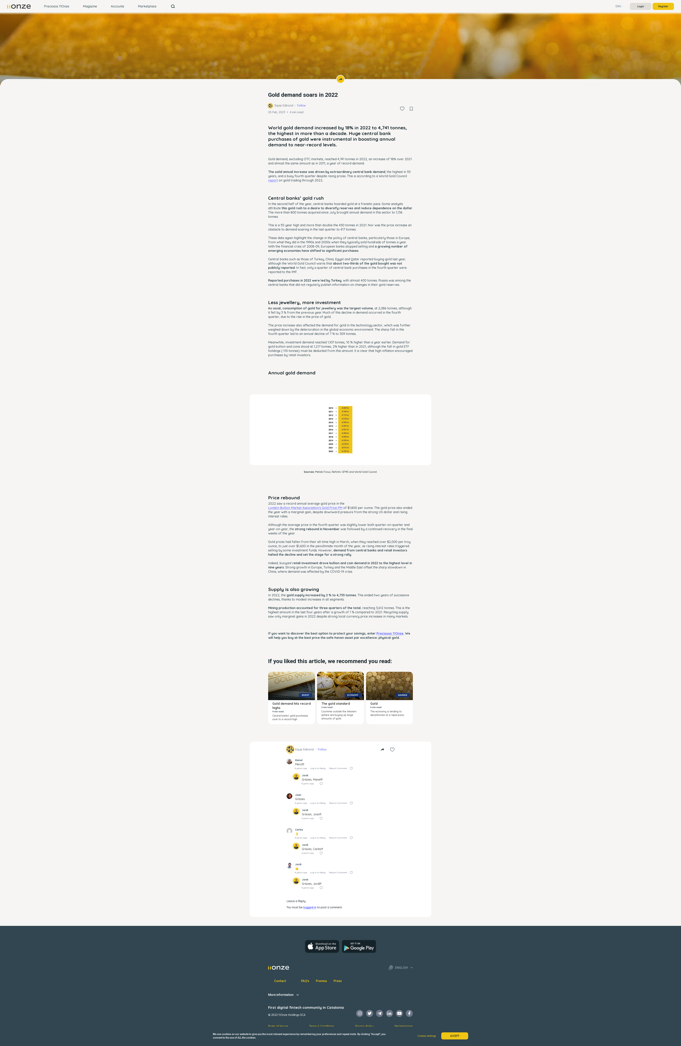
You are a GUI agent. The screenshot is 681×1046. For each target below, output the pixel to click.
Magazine (90, 6)
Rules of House (278, 1026)
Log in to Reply (318, 768)
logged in (309, 907)
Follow (301, 105)
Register (663, 6)
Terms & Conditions (321, 1026)
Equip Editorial (284, 105)
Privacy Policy (364, 1026)
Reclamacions (404, 1026)
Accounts (117, 6)
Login (640, 6)
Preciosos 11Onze (56, 6)
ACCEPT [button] (454, 1035)
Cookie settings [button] (426, 1035)
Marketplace (147, 6)
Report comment (338, 768)
